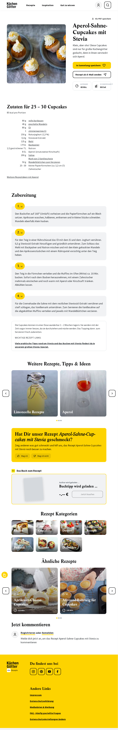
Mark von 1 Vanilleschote (40, 158)
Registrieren (28, 632)
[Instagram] (33, 671)
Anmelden (47, 632)
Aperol (67, 412)
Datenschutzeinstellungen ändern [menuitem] (48, 719)
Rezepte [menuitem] (30, 5)
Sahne (31, 155)
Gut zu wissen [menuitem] (67, 5)
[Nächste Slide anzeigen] (112, 393)
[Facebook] (57, 671)
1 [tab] (56, 420)
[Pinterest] (41, 671)
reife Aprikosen (35, 120)
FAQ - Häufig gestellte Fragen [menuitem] (45, 713)
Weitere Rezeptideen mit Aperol (23, 177)
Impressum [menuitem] (36, 695)
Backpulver (33, 144)
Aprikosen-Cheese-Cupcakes (28, 602)
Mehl (30, 141)
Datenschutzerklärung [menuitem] (42, 701)
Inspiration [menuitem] (47, 5)
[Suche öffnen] (107, 5)
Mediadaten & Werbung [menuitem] (42, 707)
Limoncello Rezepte (29, 412)
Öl (29, 127)
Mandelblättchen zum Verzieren (44, 162)
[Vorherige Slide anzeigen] (5, 393)
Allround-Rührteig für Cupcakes (79, 602)
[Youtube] (49, 671)
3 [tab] (61, 420)
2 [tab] (59, 420)
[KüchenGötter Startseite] (12, 5)
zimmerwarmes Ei (37, 131)
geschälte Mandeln (37, 124)
